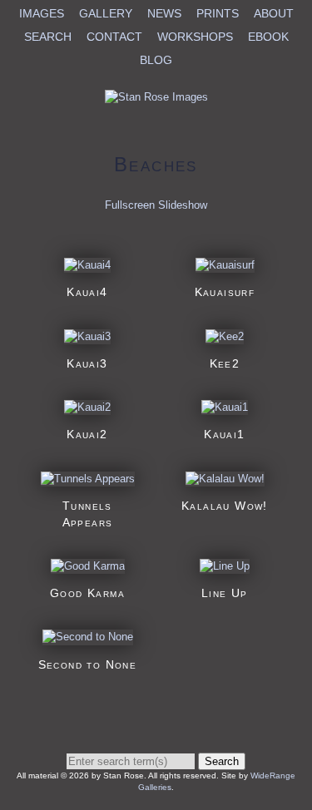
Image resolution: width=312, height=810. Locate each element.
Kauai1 (224, 434)
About (274, 13)
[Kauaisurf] (225, 265)
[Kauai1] (224, 407)
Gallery (105, 13)
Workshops (195, 36)
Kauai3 (87, 363)
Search (48, 36)
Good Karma (87, 593)
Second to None (87, 664)
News (164, 13)
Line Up (224, 593)
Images (41, 13)
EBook (268, 36)
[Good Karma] (88, 566)
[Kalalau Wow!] (225, 478)
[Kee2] (225, 336)
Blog (156, 60)
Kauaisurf (225, 292)
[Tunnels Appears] (88, 478)
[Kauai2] (87, 407)
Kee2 (225, 363)
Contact (114, 36)
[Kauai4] (87, 265)
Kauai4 (87, 292)
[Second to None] (87, 636)
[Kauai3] (87, 336)
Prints (217, 13)
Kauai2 (87, 434)
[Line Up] (225, 566)
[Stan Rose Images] (156, 97)
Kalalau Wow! (224, 505)
